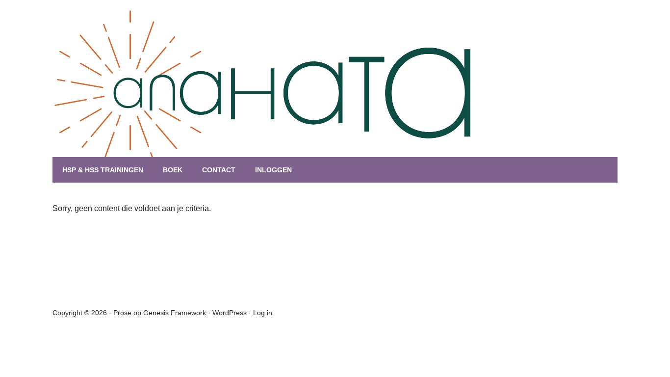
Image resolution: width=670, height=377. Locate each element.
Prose (122, 313)
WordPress (229, 313)
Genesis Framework (174, 313)
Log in (262, 313)
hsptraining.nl (172, 98)
